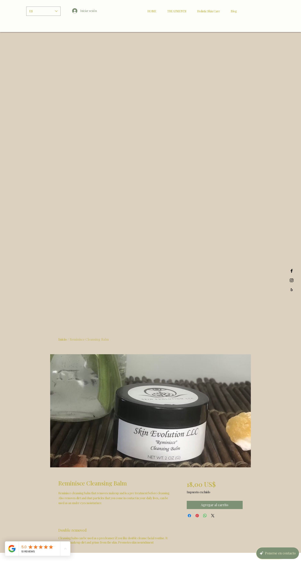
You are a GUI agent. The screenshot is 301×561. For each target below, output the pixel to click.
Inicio (62, 339)
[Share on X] (212, 515)
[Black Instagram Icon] (291, 280)
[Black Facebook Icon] (291, 270)
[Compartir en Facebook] (189, 515)
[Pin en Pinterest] (197, 515)
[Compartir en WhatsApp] (205, 515)
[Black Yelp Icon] (291, 289)
